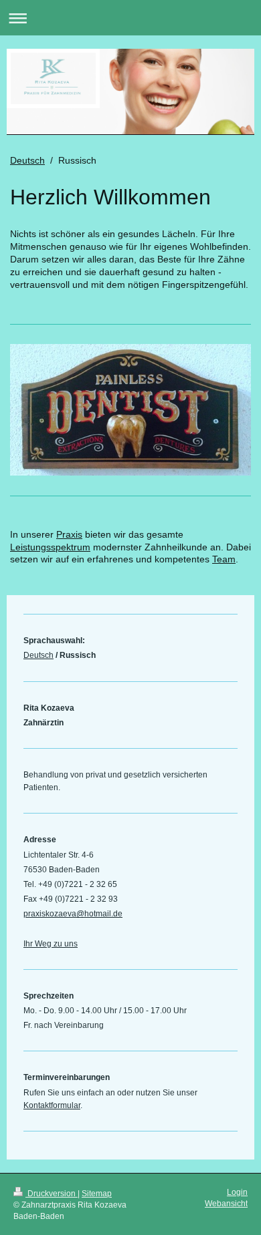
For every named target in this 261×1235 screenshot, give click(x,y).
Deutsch (27, 160)
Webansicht (226, 1203)
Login (237, 1192)
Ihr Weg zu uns (50, 943)
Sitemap (97, 1193)
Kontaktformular (51, 1105)
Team (224, 559)
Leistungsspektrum (50, 547)
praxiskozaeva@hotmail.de (72, 913)
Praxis (69, 534)
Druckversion (51, 1193)
